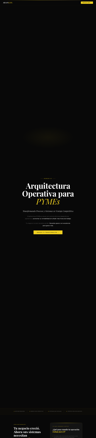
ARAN (8, 2)
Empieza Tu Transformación (48, 232)
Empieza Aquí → (87, 2)
